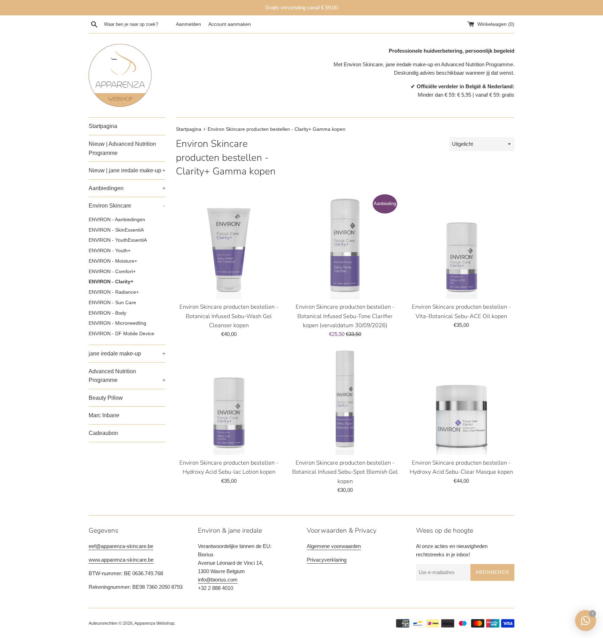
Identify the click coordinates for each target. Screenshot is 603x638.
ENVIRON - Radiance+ (114, 292)
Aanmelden (188, 24)
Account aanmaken (229, 24)
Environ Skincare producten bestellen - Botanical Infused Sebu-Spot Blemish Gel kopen (345, 472)
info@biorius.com (218, 580)
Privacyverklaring (327, 560)
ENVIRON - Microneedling (117, 323)
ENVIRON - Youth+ (110, 250)
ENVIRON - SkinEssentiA (116, 230)
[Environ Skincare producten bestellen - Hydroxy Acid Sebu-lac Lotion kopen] (229, 402)
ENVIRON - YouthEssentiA (118, 240)
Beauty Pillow (106, 398)
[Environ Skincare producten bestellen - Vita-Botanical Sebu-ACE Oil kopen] (461, 246)
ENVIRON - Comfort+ (112, 271)
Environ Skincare (127, 206)
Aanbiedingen (127, 188)
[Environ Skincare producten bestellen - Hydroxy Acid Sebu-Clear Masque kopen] (461, 402)
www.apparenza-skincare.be (121, 560)
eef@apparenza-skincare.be (121, 546)
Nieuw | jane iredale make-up (127, 170)
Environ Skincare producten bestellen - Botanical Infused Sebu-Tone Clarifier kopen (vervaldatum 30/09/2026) (345, 316)
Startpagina (103, 126)
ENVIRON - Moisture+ (113, 261)
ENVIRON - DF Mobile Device (121, 333)
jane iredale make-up (127, 353)
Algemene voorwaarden (334, 546)
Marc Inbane (104, 415)
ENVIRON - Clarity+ (111, 281)
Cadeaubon (103, 433)
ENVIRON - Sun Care (112, 302)
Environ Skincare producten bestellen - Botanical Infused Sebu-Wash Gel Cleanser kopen (228, 316)
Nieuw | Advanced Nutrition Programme (122, 148)
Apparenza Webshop (154, 623)
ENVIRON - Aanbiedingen (117, 219)
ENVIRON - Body (107, 313)
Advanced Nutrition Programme (127, 375)
